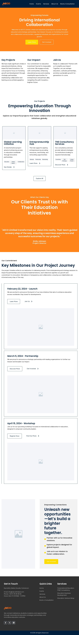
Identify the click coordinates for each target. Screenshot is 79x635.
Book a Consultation (67, 4)
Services (46, 4)
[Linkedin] (13, 622)
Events (38, 4)
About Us (54, 4)
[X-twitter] (9, 622)
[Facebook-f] (5, 622)
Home (31, 4)
